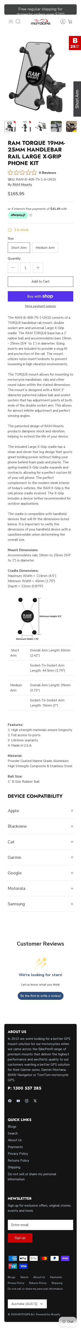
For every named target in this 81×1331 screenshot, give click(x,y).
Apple (13, 811)
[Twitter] (35, 1101)
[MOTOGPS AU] (40, 22)
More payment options (40, 306)
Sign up (20, 1238)
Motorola (16, 888)
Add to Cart (40, 281)
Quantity (14, 258)
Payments (15, 1147)
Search (13, 1133)
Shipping (14, 1167)
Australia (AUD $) (24, 1304)
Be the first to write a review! (40, 996)
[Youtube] (18, 1101)
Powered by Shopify (48, 1314)
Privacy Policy (18, 1154)
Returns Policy (18, 1160)
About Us (15, 1140)
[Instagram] (26, 1101)
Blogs (12, 1126)
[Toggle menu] (11, 21)
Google (15, 873)
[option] (40, 76)
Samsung (16, 904)
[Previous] (10, 9)
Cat (11, 842)
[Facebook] (10, 1101)
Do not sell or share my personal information (35, 1289)
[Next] (71, 9)
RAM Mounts (22, 184)
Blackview (17, 826)
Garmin (14, 857)
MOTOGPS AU (26, 1314)
